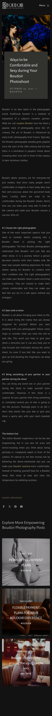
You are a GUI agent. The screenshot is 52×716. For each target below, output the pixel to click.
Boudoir (16, 92)
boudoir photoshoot (12, 497)
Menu (42, 5)
